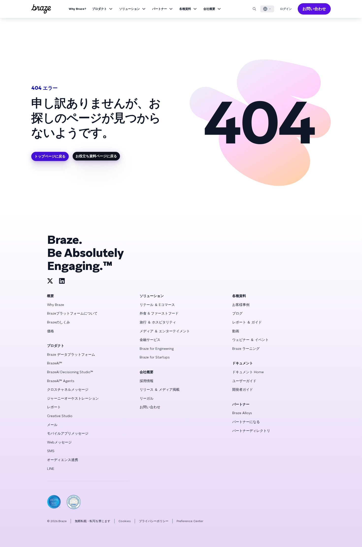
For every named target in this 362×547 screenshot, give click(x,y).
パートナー (159, 9)
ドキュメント (242, 363)
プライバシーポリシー (153, 521)
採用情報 (146, 381)
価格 (50, 331)
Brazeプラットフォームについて (72, 313)
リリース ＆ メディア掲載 (160, 389)
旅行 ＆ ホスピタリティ (158, 322)
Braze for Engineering (157, 348)
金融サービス (150, 339)
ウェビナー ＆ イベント (250, 339)
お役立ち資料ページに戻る (96, 156)
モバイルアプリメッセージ (67, 433)
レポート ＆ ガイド (247, 322)
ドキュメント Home (248, 372)
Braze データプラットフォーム (71, 354)
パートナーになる (246, 422)
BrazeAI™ (54, 363)
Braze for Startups (155, 357)
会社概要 (209, 9)
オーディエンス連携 (62, 460)
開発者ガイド (242, 389)
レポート (54, 407)
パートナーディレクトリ (251, 430)
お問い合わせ (314, 8)
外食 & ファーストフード (159, 313)
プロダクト (99, 9)
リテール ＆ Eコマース (157, 304)
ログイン (286, 9)
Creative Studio (59, 416)
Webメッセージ (59, 442)
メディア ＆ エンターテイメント (165, 331)
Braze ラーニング (246, 348)
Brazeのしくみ (58, 322)
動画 (235, 331)
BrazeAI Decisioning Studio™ (70, 372)
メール (52, 425)
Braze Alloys (242, 413)
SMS (50, 451)
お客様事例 (240, 304)
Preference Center (190, 521)
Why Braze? (77, 9)
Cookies (124, 521)
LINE (50, 468)
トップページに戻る (50, 156)
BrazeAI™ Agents (60, 381)
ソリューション (129, 9)
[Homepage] (41, 9)
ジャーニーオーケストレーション (73, 398)
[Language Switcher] (267, 8)
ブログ (237, 313)
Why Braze (55, 304)
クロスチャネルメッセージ (67, 389)
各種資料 (185, 9)
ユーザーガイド (244, 381)
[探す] (254, 8)
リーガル (146, 398)
